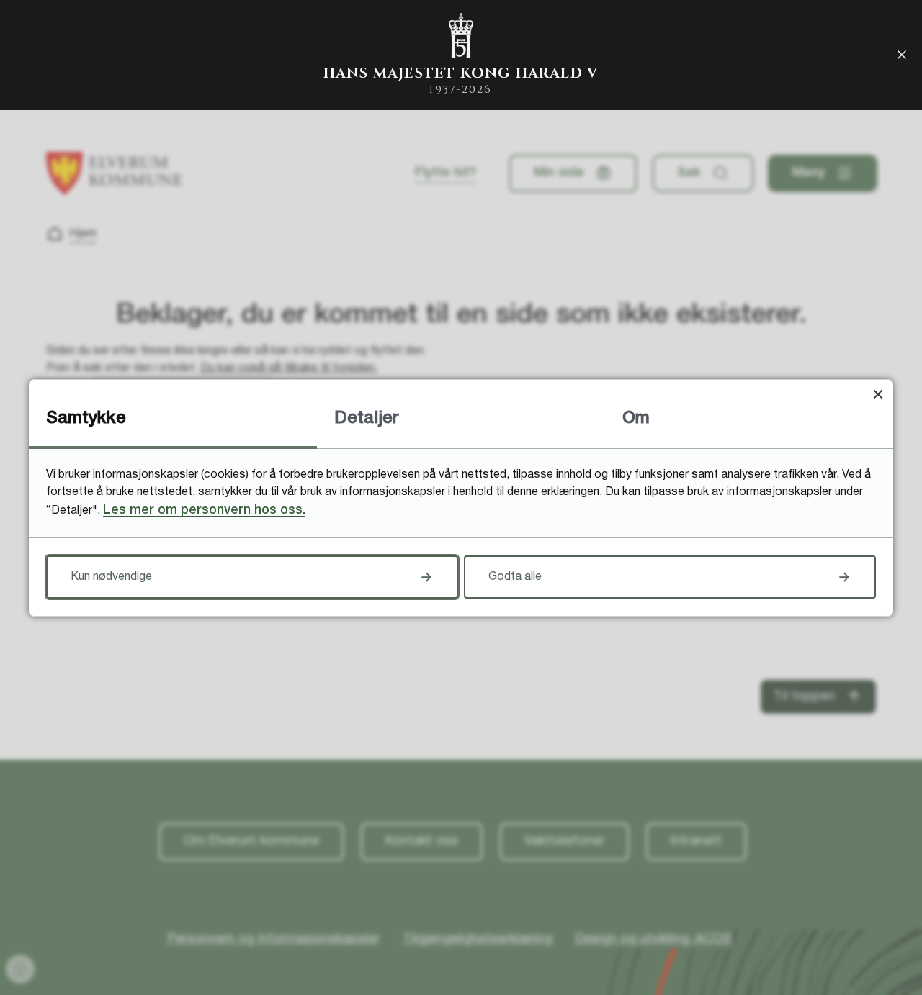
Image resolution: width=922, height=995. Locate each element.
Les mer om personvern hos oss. (204, 510)
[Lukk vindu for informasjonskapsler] (877, 394)
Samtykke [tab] (86, 419)
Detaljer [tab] (366, 419)
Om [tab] (636, 419)
